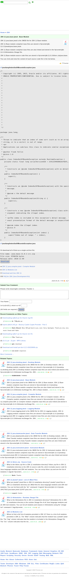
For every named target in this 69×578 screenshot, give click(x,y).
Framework (33, 551)
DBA (16, 563)
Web (47, 555)
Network (55, 553)
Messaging (47, 553)
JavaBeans (13, 553)
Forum (26, 566)
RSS (26, 559)
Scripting (10, 555)
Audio (2, 551)
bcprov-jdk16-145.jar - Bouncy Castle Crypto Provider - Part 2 (24, 324)
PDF (61, 553)
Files (37, 563)
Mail (40, 553)
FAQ (21, 566)
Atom (31, 559)
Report (3, 555)
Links (57, 563)
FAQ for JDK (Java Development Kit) (16, 276)
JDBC (21, 553)
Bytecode (16, 551)
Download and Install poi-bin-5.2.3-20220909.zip (20, 347)
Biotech (9, 551)
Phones (10, 566)
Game (40, 551)
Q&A (62, 563)
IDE (62, 551)
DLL (32, 563)
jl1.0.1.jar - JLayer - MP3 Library (14, 340)
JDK (8, 32)
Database (24, 551)
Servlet (30, 555)
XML (51, 555)
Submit (21, 309)
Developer (10, 563)
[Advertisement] (34, 17)
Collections (19, 559)
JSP (29, 553)
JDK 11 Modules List (9, 270)
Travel (16, 566)
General (47, 551)
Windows (22, 563)
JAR (28, 563)
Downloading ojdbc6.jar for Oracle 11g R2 (17, 318)
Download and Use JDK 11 (12, 273)
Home (2, 32)
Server (24, 555)
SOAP (36, 555)
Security (17, 555)
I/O (59, 551)
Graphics (53, 551)
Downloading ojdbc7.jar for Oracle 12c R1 (17, 334)
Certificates (44, 563)
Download (5, 261)
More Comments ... (7, 354)
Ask (35, 559)
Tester (2, 563)
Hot (7, 559)
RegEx (52, 563)
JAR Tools (4, 553)
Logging (35, 553)
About (11, 559)
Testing (42, 555)
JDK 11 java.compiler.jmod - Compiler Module (18, 266)
